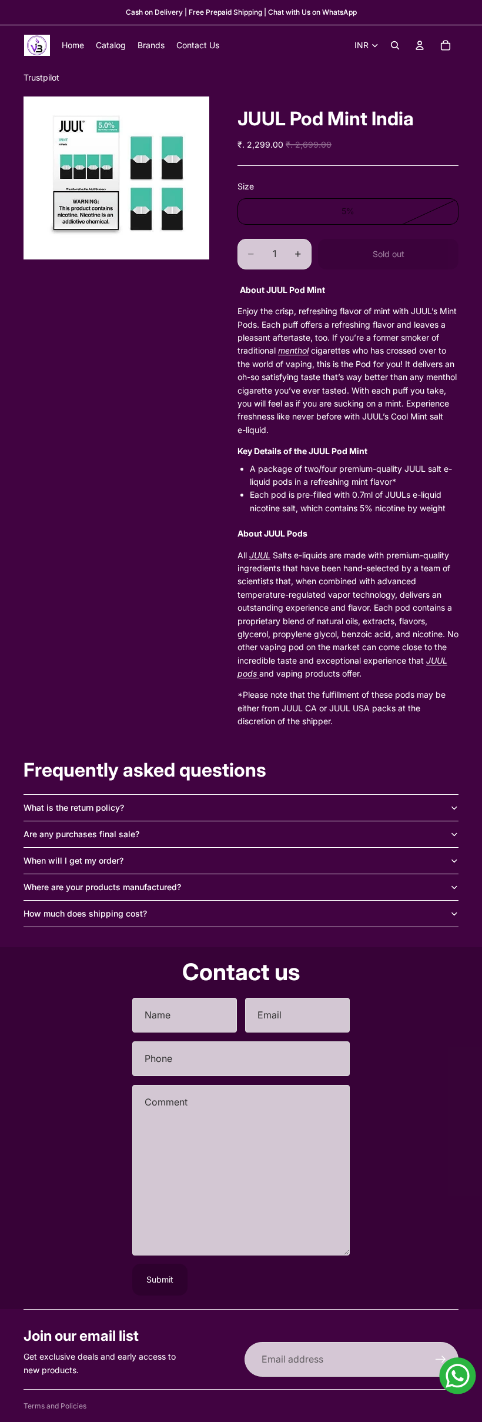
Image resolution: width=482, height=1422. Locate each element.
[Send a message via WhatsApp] (457, 1375)
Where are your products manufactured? (102, 887)
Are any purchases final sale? (81, 834)
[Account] (420, 45)
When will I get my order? (73, 860)
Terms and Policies (55, 1405)
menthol (293, 350)
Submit (159, 1279)
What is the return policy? (74, 807)
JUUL (259, 555)
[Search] (395, 45)
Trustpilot (41, 77)
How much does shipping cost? (85, 913)
